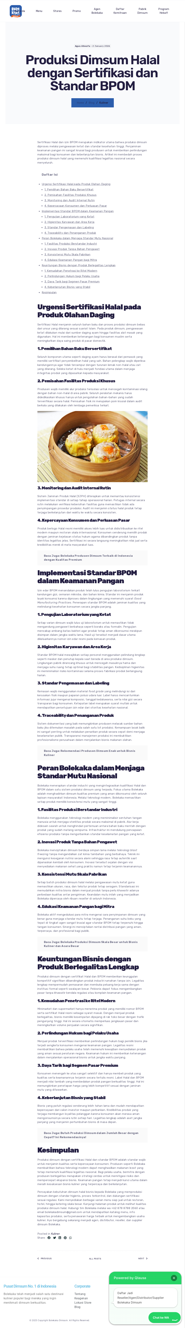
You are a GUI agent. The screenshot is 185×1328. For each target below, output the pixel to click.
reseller (120, 1220)
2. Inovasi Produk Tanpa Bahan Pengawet (72, 249)
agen (95, 1220)
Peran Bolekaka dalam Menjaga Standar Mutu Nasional (77, 238)
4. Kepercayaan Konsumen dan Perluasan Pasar (75, 205)
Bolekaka (110, 1192)
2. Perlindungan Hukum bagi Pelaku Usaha (72, 276)
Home (80, 102)
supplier (137, 1220)
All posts (95, 1258)
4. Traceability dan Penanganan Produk (70, 232)
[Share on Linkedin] (60, 1238)
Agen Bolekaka (97, 11)
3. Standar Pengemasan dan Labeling (69, 227)
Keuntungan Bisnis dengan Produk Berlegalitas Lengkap (79, 265)
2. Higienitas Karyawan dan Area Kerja (69, 222)
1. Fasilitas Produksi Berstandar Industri (70, 243)
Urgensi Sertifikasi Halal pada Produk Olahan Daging (76, 184)
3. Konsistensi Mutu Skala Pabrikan (67, 254)
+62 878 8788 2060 (124, 1208)
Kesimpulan (49, 292)
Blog (91, 102)
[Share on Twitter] (54, 1238)
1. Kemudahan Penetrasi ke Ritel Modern (70, 270)
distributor (107, 1220)
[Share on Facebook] (49, 1238)
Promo (77, 11)
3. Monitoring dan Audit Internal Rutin (69, 200)
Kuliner (55, 1233)
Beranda (20, 11)
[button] (174, 1278)
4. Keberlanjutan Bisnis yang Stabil (67, 287)
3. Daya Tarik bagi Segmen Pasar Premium (72, 281)
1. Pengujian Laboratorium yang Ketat (69, 216)
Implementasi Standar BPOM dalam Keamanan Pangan (78, 211)
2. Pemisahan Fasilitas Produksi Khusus (70, 195)
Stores (57, 11)
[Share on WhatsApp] (70, 1238)
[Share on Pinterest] (65, 1238)
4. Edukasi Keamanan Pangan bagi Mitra (70, 260)
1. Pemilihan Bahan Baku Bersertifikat (69, 189)
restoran (137, 1200)
